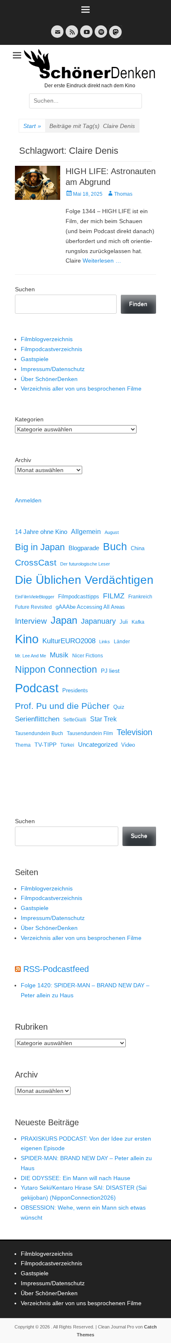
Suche (139, 835)
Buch (115, 546)
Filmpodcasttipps (78, 596)
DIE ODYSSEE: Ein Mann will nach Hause (75, 1178)
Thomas (123, 194)
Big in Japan (40, 547)
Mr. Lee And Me (30, 655)
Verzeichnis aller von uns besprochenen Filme (81, 388)
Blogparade (83, 548)
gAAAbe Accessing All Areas (90, 607)
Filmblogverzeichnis (47, 339)
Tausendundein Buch (39, 733)
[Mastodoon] (114, 37)
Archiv (23, 460)
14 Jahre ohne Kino (41, 531)
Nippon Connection (56, 669)
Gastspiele (35, 359)
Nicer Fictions (87, 655)
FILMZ (114, 596)
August (112, 532)
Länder (122, 641)
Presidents (75, 691)
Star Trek (103, 719)
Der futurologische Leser (85, 563)
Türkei (67, 745)
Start (32, 126)
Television (134, 732)
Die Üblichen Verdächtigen (84, 579)
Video (128, 745)
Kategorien (29, 419)
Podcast (37, 688)
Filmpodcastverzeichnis (51, 349)
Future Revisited (33, 607)
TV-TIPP (45, 744)
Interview (31, 621)
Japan (64, 620)
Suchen (25, 289)
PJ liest (110, 671)
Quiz (119, 707)
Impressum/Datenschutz (53, 369)
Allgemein (86, 531)
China (137, 548)
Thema (23, 745)
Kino (27, 639)
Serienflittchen (37, 719)
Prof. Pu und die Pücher (62, 706)
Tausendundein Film (90, 733)
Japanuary (98, 621)
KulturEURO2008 (68, 641)
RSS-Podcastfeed (56, 969)
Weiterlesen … (102, 260)
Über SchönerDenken (49, 379)
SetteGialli (74, 719)
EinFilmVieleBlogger (34, 596)
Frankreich (140, 596)
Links (104, 641)
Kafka (138, 622)
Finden (138, 303)
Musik (59, 655)
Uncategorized (97, 744)
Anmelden (28, 500)
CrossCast (35, 562)
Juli (124, 622)
